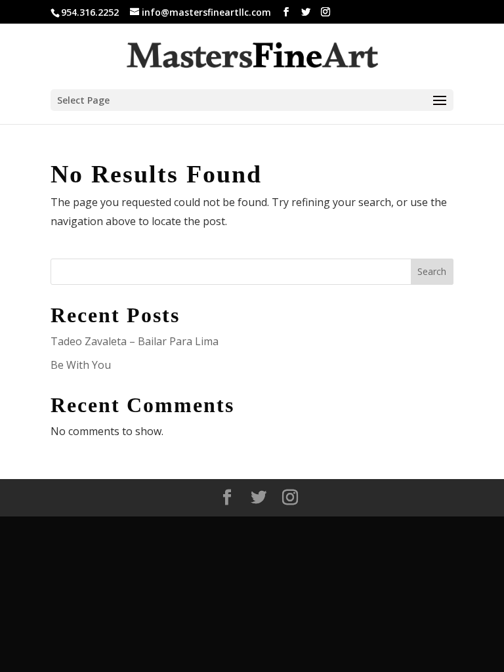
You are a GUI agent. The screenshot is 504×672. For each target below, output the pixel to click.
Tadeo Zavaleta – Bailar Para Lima (135, 341)
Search (431, 271)
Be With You (81, 365)
